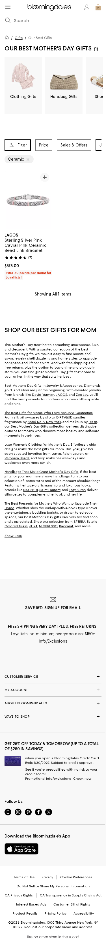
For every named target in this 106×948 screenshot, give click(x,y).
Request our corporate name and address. (58, 927)
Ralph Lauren (72, 454)
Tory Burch (77, 490)
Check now (82, 779)
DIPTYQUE (64, 417)
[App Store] (21, 849)
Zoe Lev (82, 395)
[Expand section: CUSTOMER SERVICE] (53, 676)
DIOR (92, 422)
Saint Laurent (49, 490)
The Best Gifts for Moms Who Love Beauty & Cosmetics (49, 413)
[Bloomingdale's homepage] (8, 38)
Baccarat (66, 526)
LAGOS (61, 395)
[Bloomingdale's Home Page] (49, 7)
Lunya (56, 454)
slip (48, 417)
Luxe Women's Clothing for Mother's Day (37, 445)
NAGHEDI (30, 490)
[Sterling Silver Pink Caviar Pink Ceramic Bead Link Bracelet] (28, 200)
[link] (28, 255)
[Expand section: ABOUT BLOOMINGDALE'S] (53, 703)
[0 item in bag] (98, 7)
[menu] (8, 6)
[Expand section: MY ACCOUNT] (53, 689)
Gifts (19, 38)
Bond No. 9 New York (44, 422)
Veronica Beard (17, 458)
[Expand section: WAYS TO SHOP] (53, 716)
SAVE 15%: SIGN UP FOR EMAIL (53, 607)
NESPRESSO (48, 526)
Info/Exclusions (53, 641)
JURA (33, 526)
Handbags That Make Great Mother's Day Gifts (42, 472)
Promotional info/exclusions (48, 779)
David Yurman (43, 395)
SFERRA (80, 522)
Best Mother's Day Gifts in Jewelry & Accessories (43, 386)
